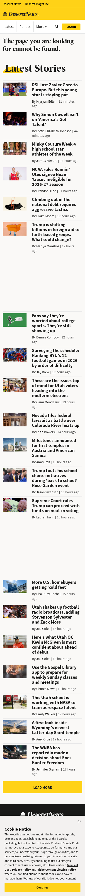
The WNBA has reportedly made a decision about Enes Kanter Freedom (51, 755)
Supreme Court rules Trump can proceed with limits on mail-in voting (56, 506)
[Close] (80, 822)
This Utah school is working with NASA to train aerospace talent (54, 703)
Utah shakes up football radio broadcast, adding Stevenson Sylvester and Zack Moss (56, 614)
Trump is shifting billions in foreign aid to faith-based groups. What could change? (56, 232)
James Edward (46, 160)
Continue (42, 887)
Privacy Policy (21, 870)
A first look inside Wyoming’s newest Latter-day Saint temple (56, 728)
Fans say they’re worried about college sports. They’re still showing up (53, 323)
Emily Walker (45, 714)
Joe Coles (43, 628)
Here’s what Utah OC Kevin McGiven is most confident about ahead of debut (54, 644)
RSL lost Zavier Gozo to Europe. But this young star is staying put (55, 90)
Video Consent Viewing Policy (56, 870)
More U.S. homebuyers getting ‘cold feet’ (54, 584)
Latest (9, 26)
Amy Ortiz (43, 462)
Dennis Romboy (47, 337)
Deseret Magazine (37, 4)
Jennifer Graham (48, 769)
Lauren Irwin (45, 517)
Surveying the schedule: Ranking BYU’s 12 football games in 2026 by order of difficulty (55, 358)
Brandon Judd (46, 191)
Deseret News (12, 4)
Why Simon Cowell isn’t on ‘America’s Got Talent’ (55, 119)
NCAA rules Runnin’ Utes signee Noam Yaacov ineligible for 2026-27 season (52, 176)
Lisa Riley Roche (48, 594)
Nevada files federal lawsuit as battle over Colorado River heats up (55, 420)
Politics (25, 26)
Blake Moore (45, 216)
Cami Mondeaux (48, 402)
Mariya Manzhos (47, 246)
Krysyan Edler (46, 101)
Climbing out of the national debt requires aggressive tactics (54, 204)
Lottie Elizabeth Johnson (53, 131)
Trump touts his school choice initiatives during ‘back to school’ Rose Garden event (54, 478)
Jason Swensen (47, 492)
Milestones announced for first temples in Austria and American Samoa (54, 448)
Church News (45, 689)
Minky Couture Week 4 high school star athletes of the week (54, 149)
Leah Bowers (45, 432)
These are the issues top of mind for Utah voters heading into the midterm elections (55, 388)
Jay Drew (42, 372)
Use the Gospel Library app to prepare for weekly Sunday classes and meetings (54, 674)
